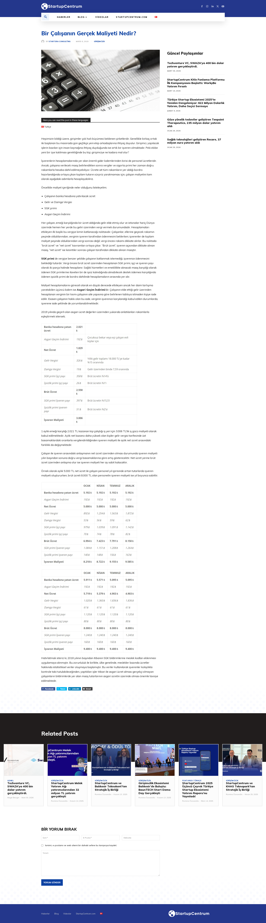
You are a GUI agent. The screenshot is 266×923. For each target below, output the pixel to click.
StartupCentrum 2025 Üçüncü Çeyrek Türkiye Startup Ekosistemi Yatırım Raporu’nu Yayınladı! (197, 789)
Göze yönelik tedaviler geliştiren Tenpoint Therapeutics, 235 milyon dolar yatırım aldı (195, 123)
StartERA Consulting (60, 41)
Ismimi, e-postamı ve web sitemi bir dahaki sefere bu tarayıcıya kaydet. (81, 845)
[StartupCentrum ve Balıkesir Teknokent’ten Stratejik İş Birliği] (111, 760)
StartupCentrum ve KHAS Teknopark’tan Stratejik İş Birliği (240, 786)
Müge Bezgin (13, 797)
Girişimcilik (99, 41)
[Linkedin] (212, 6)
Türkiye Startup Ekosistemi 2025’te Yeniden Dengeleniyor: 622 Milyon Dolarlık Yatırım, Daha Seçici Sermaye (195, 103)
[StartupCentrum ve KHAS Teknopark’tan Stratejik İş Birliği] (242, 760)
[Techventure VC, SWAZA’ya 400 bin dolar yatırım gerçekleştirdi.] (23, 760)
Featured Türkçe (192, 780)
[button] (45, 17)
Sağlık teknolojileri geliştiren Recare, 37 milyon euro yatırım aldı (194, 141)
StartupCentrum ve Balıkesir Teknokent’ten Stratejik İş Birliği (111, 786)
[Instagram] (207, 6)
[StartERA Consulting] (43, 41)
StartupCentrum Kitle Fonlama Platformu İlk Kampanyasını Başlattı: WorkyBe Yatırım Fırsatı (196, 83)
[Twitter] (218, 6)
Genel (10, 780)
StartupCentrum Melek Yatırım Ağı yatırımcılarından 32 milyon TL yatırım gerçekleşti (66, 789)
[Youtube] (223, 6)
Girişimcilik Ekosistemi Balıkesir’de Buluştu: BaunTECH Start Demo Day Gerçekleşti (154, 788)
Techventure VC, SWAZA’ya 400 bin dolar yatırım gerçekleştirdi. (195, 64)
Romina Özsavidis (59, 801)
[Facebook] (202, 6)
